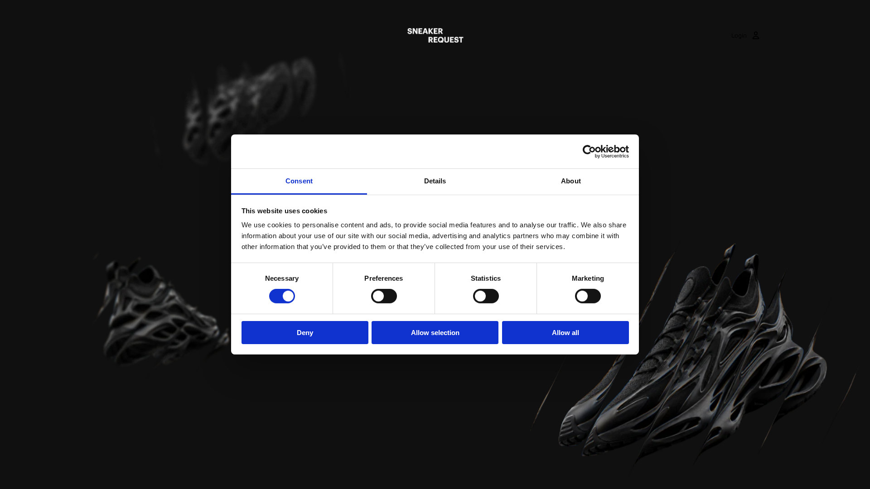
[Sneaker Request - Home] (435, 35)
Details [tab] (435, 181)
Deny (305, 332)
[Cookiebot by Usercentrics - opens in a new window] (589, 151)
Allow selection (435, 332)
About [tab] (571, 181)
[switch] (384, 296)
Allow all (565, 332)
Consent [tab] (299, 181)
